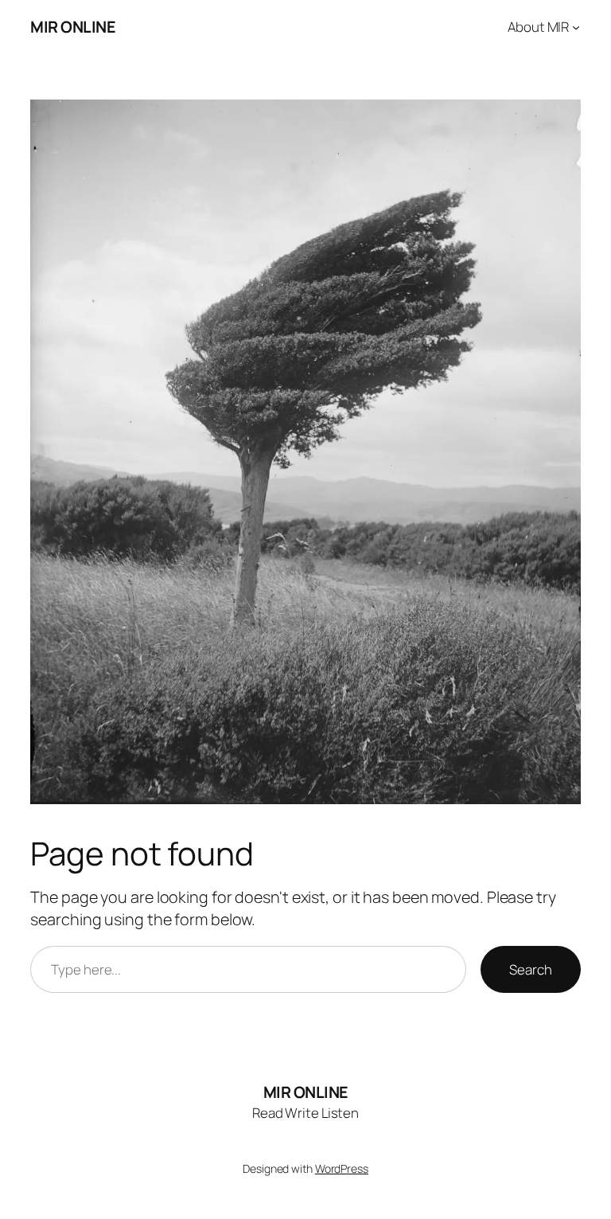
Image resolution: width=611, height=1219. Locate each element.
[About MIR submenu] (576, 27)
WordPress (341, 1168)
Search (530, 969)
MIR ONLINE (72, 26)
